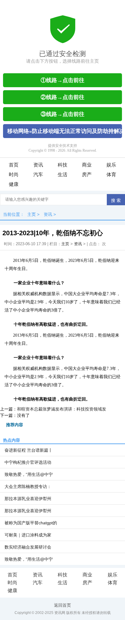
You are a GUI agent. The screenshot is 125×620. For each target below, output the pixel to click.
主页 (31, 214)
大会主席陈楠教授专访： (28, 486)
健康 (14, 184)
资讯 (38, 164)
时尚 (14, 174)
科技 (62, 164)
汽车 (38, 174)
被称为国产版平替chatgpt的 (31, 522)
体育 (111, 174)
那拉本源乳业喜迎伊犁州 (28, 498)
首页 (14, 164)
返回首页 (62, 605)
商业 (87, 164)
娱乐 (111, 164)
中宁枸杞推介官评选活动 (28, 462)
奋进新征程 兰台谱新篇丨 (28, 450)
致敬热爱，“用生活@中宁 (29, 474)
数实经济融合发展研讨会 (28, 547)
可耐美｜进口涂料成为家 (28, 535)
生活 (62, 174)
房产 (87, 174)
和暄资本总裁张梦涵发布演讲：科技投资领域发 (61, 409)
